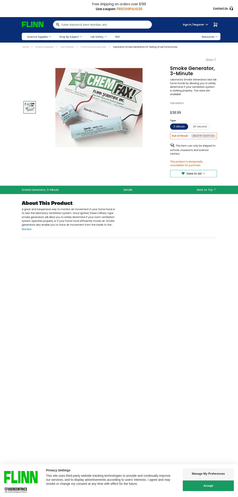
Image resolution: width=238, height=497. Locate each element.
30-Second (200, 126)
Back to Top (205, 190)
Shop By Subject (69, 37)
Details (127, 190)
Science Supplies (37, 37)
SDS (117, 37)
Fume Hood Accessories (93, 46)
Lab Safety (97, 37)
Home (25, 46)
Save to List (194, 174)
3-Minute (179, 126)
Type (173, 120)
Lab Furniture (67, 46)
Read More (26, 229)
